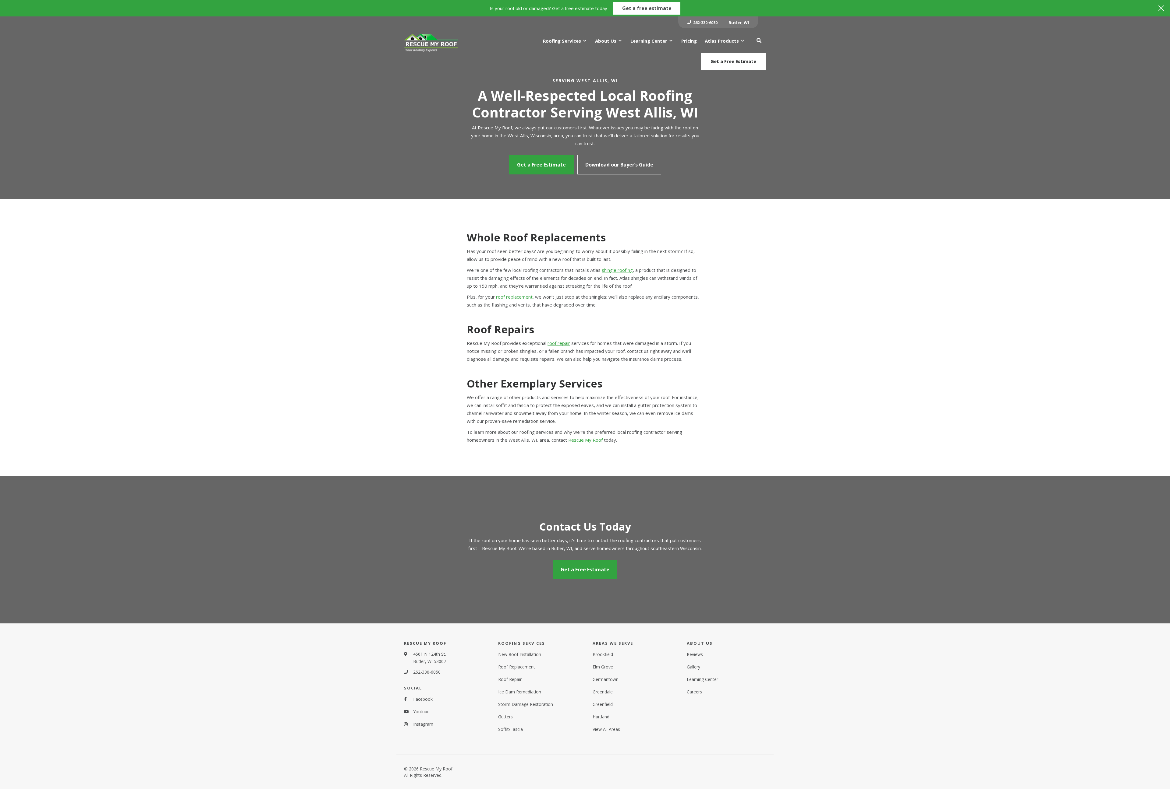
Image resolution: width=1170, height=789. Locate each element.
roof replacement (514, 297)
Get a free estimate (647, 8)
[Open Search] (758, 40)
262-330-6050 (427, 672)
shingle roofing (617, 270)
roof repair (559, 343)
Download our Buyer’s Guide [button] (619, 164)
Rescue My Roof (585, 440)
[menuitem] (702, 22)
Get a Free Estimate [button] (733, 61)
